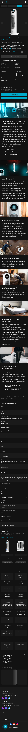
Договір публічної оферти (14, 727)
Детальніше (6, 564)
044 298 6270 (5, 701)
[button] (9, 37)
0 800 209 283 (5, 691)
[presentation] (2, 23)
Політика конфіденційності (14, 729)
